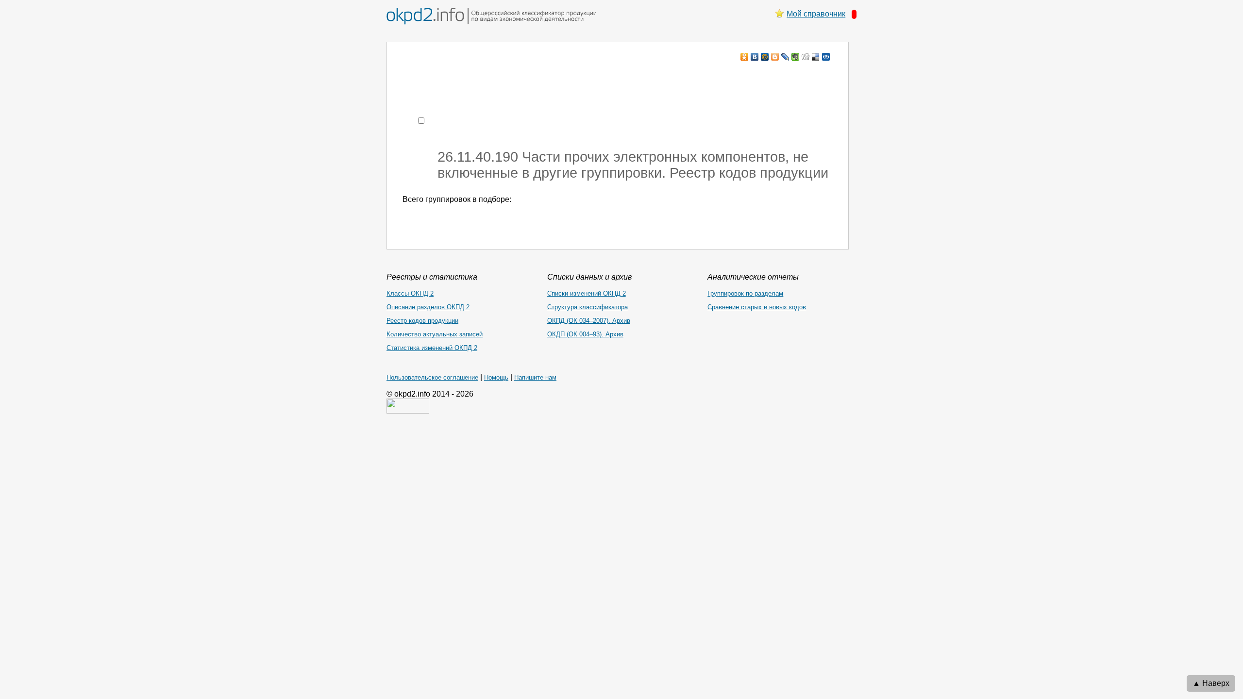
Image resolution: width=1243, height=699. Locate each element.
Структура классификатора (587, 307)
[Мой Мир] (765, 56)
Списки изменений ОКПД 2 (586, 293)
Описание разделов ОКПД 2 (428, 307)
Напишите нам (535, 377)
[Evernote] (795, 56)
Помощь (496, 377)
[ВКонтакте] (755, 56)
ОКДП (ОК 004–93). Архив (585, 334)
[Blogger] (775, 56)
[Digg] (806, 56)
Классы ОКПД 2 (410, 293)
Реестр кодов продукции (422, 320)
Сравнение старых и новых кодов (756, 307)
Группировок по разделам (745, 293)
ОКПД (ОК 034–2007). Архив (588, 320)
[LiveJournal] (785, 56)
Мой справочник (816, 14)
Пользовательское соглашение (432, 377)
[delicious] (816, 56)
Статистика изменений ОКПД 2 (431, 347)
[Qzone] (826, 56)
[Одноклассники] (744, 56)
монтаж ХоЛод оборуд (499, 75)
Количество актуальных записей (434, 334)
